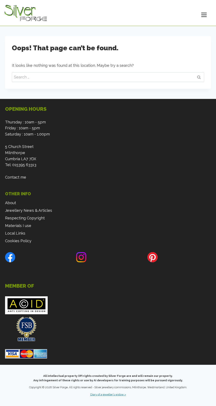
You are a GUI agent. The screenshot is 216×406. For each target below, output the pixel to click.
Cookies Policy (18, 241)
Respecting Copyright (25, 218)
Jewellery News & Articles (28, 210)
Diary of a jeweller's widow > (108, 394)
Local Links (15, 233)
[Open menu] (207, 15)
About (10, 203)
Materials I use (18, 225)
